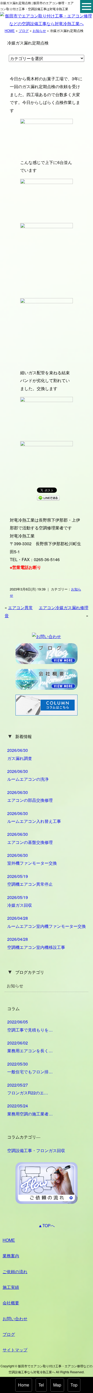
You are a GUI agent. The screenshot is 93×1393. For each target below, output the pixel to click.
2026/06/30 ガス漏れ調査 (19, 754)
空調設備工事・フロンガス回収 (36, 1150)
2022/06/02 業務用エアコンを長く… (30, 1047)
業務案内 (11, 1256)
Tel (41, 1385)
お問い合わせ (15, 1319)
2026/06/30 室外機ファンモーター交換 (32, 859)
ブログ (24, 30)
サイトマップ (15, 1350)
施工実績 (11, 1287)
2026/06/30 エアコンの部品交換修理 (30, 796)
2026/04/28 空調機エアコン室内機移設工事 (36, 943)
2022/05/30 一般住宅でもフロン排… (30, 1068)
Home (23, 1385)
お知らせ (39, 30)
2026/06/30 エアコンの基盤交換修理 (30, 838)
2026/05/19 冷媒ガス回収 (19, 901)
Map (57, 1385)
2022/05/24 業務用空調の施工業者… (30, 1109)
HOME (10, 30)
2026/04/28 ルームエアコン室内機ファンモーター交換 (46, 922)
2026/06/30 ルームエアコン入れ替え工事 (34, 817)
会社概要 (11, 1303)
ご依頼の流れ (15, 1271)
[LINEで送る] (48, 498)
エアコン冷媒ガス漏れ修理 (63, 607)
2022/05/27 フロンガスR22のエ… (27, 1089)
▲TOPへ (46, 1225)
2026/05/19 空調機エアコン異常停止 (30, 880)
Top (74, 1385)
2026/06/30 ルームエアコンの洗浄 (28, 775)
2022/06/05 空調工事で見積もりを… (30, 1026)
